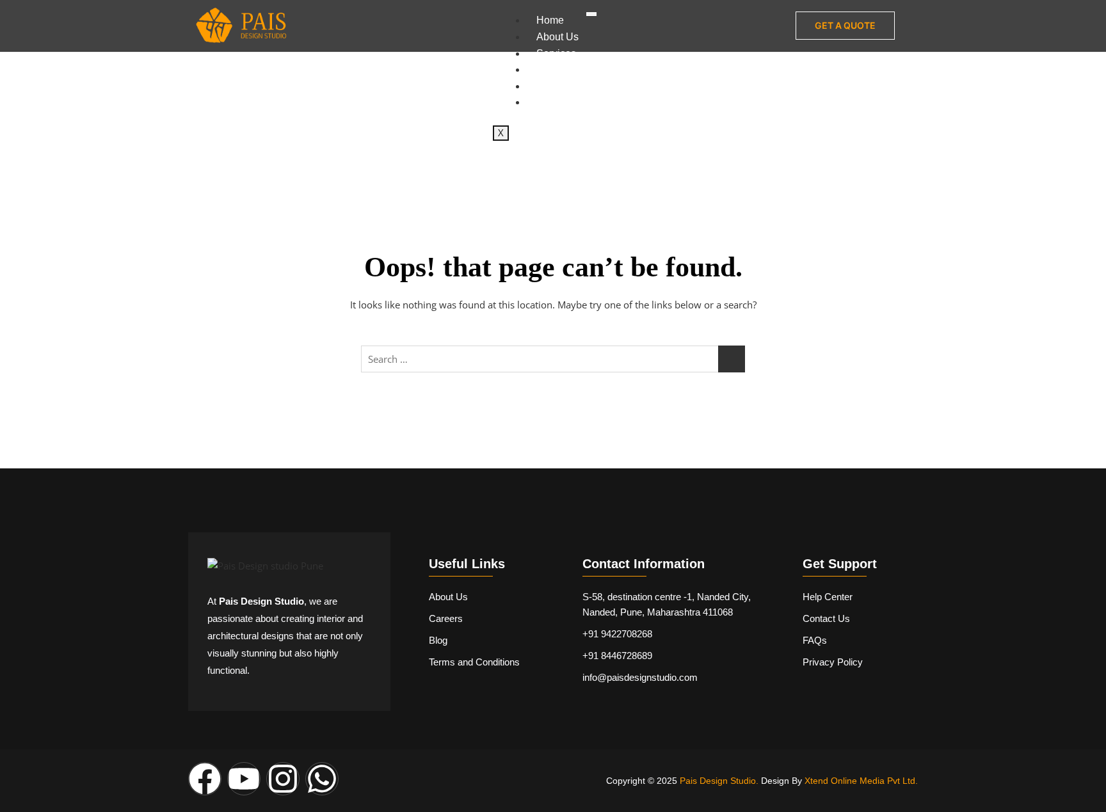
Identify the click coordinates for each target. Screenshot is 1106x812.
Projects (554, 69)
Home (550, 20)
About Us (557, 36)
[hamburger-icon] (591, 14)
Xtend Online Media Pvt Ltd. (861, 781)
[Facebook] (204, 778)
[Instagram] (283, 778)
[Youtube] (243, 778)
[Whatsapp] (322, 778)
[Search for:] (553, 359)
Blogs (549, 86)
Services (556, 53)
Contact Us (561, 102)
